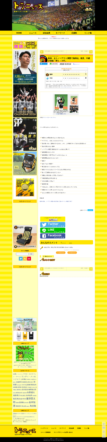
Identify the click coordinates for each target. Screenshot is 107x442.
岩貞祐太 (24, 387)
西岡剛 (21, 402)
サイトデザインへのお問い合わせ (63, 432)
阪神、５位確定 (85, 51)
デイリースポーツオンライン (49, 117)
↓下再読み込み (72, 252)
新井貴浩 (25, 389)
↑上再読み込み (60, 252)
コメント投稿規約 (46, 432)
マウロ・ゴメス (28, 374)
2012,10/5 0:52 (76, 249)
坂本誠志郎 (19, 384)
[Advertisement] (66, 44)
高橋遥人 (28, 406)
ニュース (33, 33)
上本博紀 (23, 379)
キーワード (60, 33)
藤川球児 (23, 399)
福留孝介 (16, 395)
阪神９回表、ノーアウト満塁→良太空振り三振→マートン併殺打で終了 (56, 201)
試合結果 (46, 33)
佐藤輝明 (19, 382)
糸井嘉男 (29, 395)
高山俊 (24, 406)
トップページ (44, 428)
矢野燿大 (31, 392)
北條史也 (25, 382)
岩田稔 (19, 387)
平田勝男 (29, 387)
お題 (14, 374)
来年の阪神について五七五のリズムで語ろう (54, 51)
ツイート (44, 64)
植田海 (14, 392)
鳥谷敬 (33, 406)
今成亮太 (33, 379)
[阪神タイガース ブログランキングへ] (53, 219)
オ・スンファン (19, 374)
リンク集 (88, 33)
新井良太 (19, 389)
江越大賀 (24, 392)
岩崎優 (15, 387)
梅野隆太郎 (32, 389)
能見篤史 (90, 210)
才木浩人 (33, 387)
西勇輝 (17, 402)
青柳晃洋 (18, 406)
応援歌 (74, 33)
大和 (23, 385)
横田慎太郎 (19, 392)
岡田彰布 (33, 385)
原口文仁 (30, 382)
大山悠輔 (27, 385)
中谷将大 (29, 379)
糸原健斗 (35, 395)
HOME (19, 33)
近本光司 (26, 402)
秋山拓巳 (23, 395)
